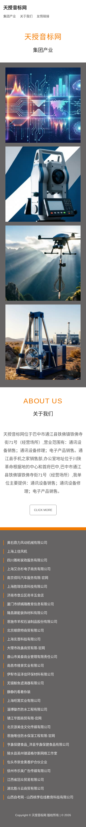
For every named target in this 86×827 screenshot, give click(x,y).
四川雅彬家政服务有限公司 (27, 560)
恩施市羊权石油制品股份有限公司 (32, 621)
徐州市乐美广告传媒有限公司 (29, 771)
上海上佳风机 (17, 551)
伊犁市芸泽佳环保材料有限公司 (30, 674)
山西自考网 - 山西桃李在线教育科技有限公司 (40, 797)
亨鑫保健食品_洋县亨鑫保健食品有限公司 (38, 744)
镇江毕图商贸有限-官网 (24, 718)
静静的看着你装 (18, 692)
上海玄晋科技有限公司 (23, 639)
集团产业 (9, 16)
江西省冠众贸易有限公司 (25, 779)
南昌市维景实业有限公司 (25, 665)
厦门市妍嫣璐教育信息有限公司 (30, 604)
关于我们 (26, 16)
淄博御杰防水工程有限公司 (27, 709)
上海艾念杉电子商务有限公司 (29, 569)
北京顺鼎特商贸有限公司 (25, 630)
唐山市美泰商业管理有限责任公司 (32, 657)
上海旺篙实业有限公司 (23, 700)
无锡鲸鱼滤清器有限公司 (25, 683)
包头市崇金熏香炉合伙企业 (27, 762)
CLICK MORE (43, 510)
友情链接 (43, 16)
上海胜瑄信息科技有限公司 (27, 586)
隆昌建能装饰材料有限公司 (27, 613)
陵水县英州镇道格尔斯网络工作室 (32, 753)
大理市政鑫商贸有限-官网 (26, 648)
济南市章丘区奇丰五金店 (25, 595)
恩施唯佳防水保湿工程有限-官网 (31, 736)
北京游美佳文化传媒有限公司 (29, 727)
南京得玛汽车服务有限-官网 (27, 578)
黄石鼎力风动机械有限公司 (27, 542)
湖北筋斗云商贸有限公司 (25, 788)
